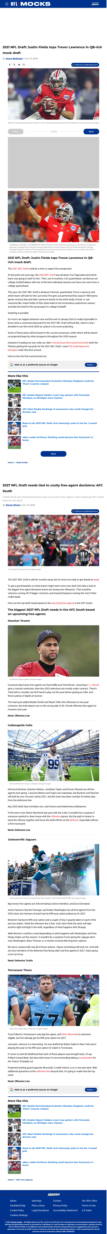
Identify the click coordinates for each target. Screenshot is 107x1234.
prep (96, 579)
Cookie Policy (17, 1210)
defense (74, 820)
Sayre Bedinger (14, 58)
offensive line (43, 1071)
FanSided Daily (17, 1205)
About (13, 1200)
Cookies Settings (19, 1215)
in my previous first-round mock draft (69, 342)
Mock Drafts (22, 462)
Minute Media (16, 1222)
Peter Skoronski (70, 1034)
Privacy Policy (60, 1205)
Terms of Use (89, 1205)
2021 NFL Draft (20, 268)
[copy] (24, 64)
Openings (36, 1200)
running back (86, 1057)
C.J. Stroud (93, 685)
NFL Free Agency (24, 1180)
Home (11, 462)
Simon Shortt (13, 505)
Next (91, 131)
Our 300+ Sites (89, 1200)
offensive (56, 816)
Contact (57, 1200)
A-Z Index (87, 1210)
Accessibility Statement (65, 1210)
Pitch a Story (38, 1205)
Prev (15, 131)
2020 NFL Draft (47, 275)
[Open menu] (6, 3)
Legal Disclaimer (40, 1210)
